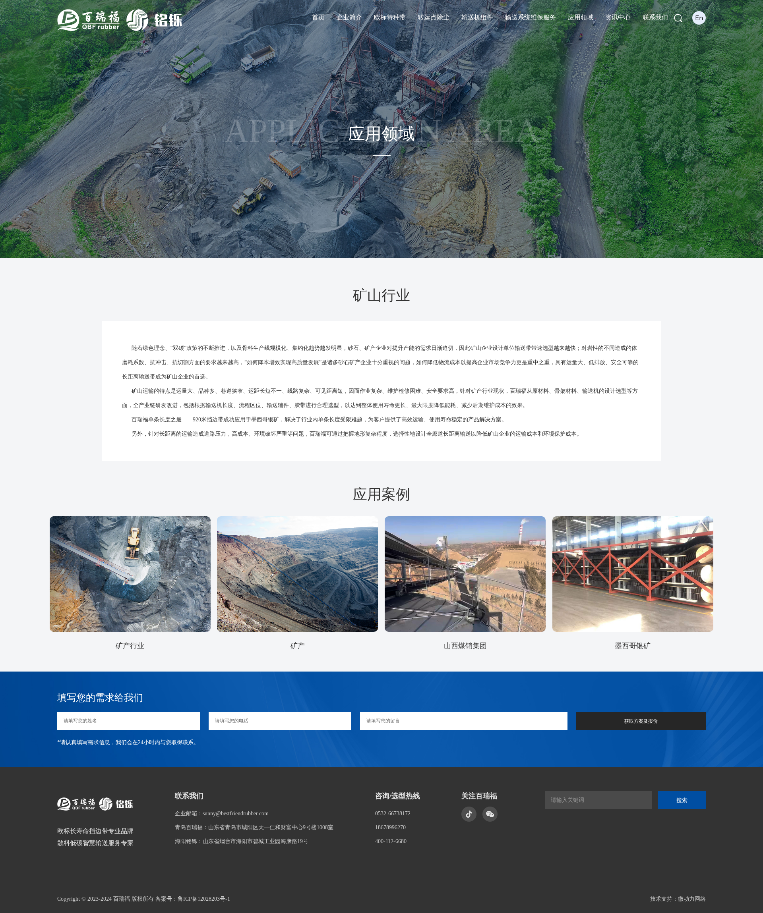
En (699, 17)
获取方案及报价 (641, 721)
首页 (318, 17)
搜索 (681, 800)
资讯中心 (618, 17)
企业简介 (349, 17)
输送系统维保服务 (530, 17)
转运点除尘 (433, 17)
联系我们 (655, 17)
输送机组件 (477, 17)
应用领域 (580, 17)
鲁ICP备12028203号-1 (204, 899)
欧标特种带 (390, 17)
